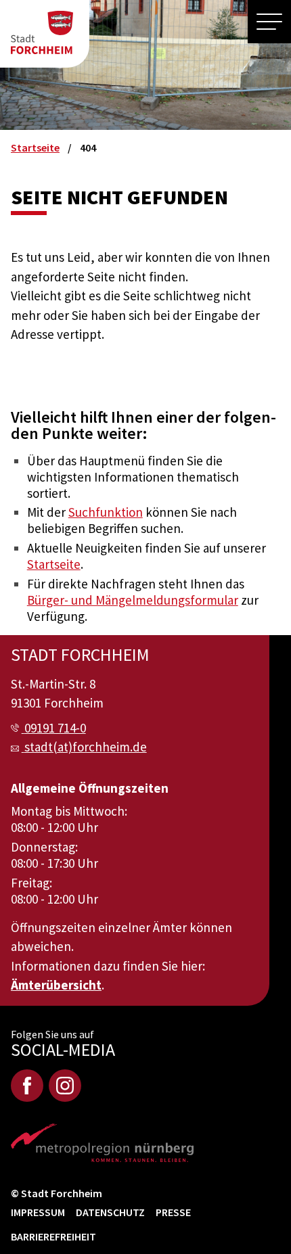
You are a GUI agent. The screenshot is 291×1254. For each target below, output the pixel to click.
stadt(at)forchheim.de (85, 747)
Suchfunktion (105, 512)
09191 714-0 (55, 728)
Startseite (54, 564)
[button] (269, 21)
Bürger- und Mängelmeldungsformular (132, 600)
